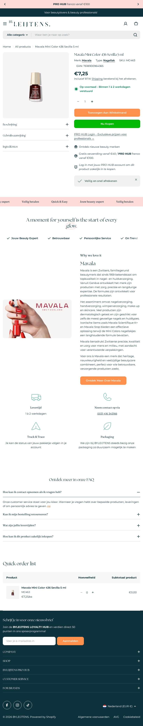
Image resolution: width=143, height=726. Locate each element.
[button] (5, 4)
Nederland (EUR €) (120, 706)
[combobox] (71, 35)
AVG (116, 717)
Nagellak (109, 60)
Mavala (86, 60)
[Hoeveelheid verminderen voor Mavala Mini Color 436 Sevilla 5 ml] (81, 592)
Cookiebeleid (131, 717)
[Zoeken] (135, 35)
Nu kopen (107, 123)
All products (23, 46)
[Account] (125, 24)
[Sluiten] (136, 179)
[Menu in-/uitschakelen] (5, 24)
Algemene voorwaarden (93, 717)
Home (7, 46)
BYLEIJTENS (21, 717)
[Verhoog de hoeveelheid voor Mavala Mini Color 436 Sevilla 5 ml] (93, 592)
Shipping (97, 78)
